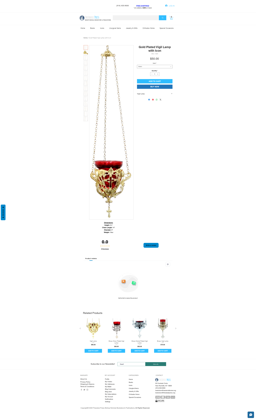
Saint (155, 63)
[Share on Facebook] (149, 99)
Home (86, 38)
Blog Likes (108, 391)
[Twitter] (84, 390)
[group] (128, 336)
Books (131, 382)
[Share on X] (160, 99)
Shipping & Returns (87, 384)
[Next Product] (176, 328)
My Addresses (110, 384)
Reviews (3, 212)
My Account (109, 396)
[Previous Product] (80, 328)
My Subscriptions (110, 394)
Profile (107, 379)
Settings (107, 401)
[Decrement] (151, 74)
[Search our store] (162, 17)
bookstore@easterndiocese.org (165, 390)
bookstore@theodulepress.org (165, 393)
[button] (171, 18)
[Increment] (158, 74)
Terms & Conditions (87, 386)
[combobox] (154, 66)
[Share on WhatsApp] (157, 99)
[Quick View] (93, 328)
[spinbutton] (155, 74)
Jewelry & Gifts (134, 391)
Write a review (151, 245)
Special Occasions (135, 397)
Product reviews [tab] (91, 259)
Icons (130, 385)
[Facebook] (81, 390)
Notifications (109, 399)
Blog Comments (110, 389)
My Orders (108, 381)
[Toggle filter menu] (168, 264)
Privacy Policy (85, 382)
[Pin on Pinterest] (153, 99)
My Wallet (108, 386)
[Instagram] (87, 390)
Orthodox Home (134, 394)
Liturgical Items (134, 388)
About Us (83, 379)
